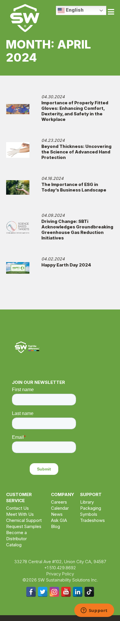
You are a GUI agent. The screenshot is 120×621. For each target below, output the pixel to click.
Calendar (60, 508)
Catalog (14, 544)
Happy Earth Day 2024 (66, 265)
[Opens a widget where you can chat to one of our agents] (94, 611)
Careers (59, 502)
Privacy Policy (60, 574)
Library (87, 502)
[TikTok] (89, 592)
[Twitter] (43, 592)
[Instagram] (54, 592)
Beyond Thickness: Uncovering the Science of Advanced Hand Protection (76, 152)
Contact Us (17, 508)
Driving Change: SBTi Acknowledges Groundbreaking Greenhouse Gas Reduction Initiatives (77, 230)
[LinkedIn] (78, 592)
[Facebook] (31, 592)
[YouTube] (66, 592)
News (57, 514)
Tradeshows (92, 520)
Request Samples (23, 526)
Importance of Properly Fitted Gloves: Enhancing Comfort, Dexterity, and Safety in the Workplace (74, 111)
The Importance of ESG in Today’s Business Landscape (73, 187)
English (74, 10)
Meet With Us (20, 514)
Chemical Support (24, 520)
